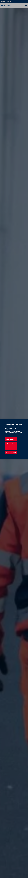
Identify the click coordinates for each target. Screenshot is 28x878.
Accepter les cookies (10, 439)
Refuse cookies (10, 443)
